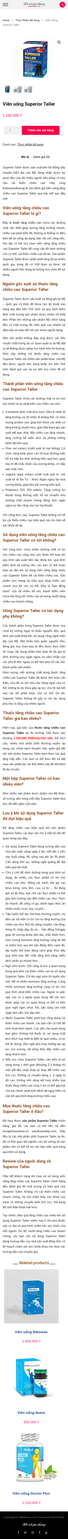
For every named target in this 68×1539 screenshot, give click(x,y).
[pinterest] (32, 1533)
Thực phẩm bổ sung (28, 20)
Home (6, 20)
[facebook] (18, 1533)
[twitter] (25, 1533)
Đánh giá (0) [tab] (41, 157)
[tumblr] (39, 1533)
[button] (59, 42)
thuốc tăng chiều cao (27, 222)
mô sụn (17, 432)
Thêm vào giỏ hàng (41, 130)
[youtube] (46, 1533)
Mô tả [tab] (25, 157)
